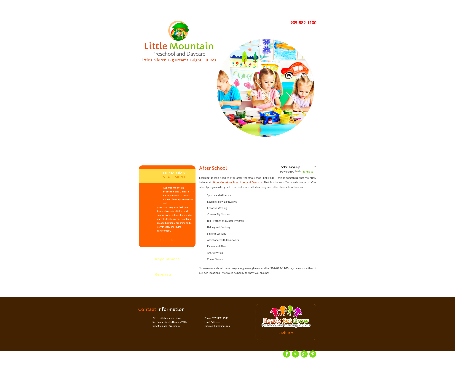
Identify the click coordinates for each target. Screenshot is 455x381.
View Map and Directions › (166, 325)
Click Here (286, 333)
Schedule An (167, 257)
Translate (307, 171)
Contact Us (304, 8)
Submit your (166, 272)
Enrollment (253, 8)
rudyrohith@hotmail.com (218, 325)
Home (151, 8)
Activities (227, 8)
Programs (202, 8)
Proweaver (235, 356)
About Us (177, 8)
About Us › (167, 240)
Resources (278, 8)
